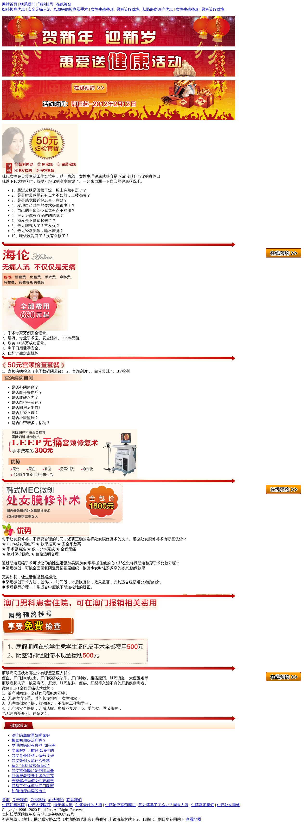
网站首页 (9, 4)
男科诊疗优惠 (128, 9)
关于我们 (20, 800)
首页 (6, 800)
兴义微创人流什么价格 (31, 761)
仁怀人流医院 (39, 805)
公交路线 (38, 800)
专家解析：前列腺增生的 (33, 750)
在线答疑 (63, 4)
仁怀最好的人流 (88, 805)
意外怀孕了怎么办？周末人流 (163, 805)
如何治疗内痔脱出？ (29, 791)
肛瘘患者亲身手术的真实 (33, 776)
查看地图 (193, 819)
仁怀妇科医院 (13, 805)
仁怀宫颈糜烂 (202, 805)
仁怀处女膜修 (228, 805)
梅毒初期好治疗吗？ (29, 740)
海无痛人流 (63, 805)
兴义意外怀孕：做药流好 (33, 755)
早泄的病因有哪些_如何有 (34, 745)
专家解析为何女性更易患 (33, 781)
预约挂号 (45, 4)
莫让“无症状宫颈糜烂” (31, 766)
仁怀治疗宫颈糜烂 (120, 805)
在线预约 (56, 800)
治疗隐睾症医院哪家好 (31, 735)
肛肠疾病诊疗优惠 (157, 9)
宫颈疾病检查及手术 (70, 9)
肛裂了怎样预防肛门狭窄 (33, 786)
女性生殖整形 (102, 9)
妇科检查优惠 (13, 9)
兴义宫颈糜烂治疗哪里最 (33, 771)
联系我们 (27, 4)
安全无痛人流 (39, 9)
